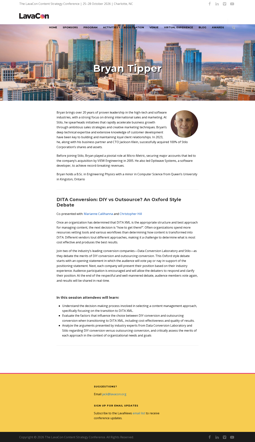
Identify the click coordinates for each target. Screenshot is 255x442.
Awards (218, 27)
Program (90, 27)
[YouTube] (232, 3)
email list (139, 413)
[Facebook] (209, 3)
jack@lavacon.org (114, 394)
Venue (154, 27)
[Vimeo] (224, 3)
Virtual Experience (178, 27)
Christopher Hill (131, 214)
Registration (134, 27)
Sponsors (70, 27)
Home (53, 27)
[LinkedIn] (217, 3)
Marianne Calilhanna (98, 214)
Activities (110, 27)
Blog (202, 27)
